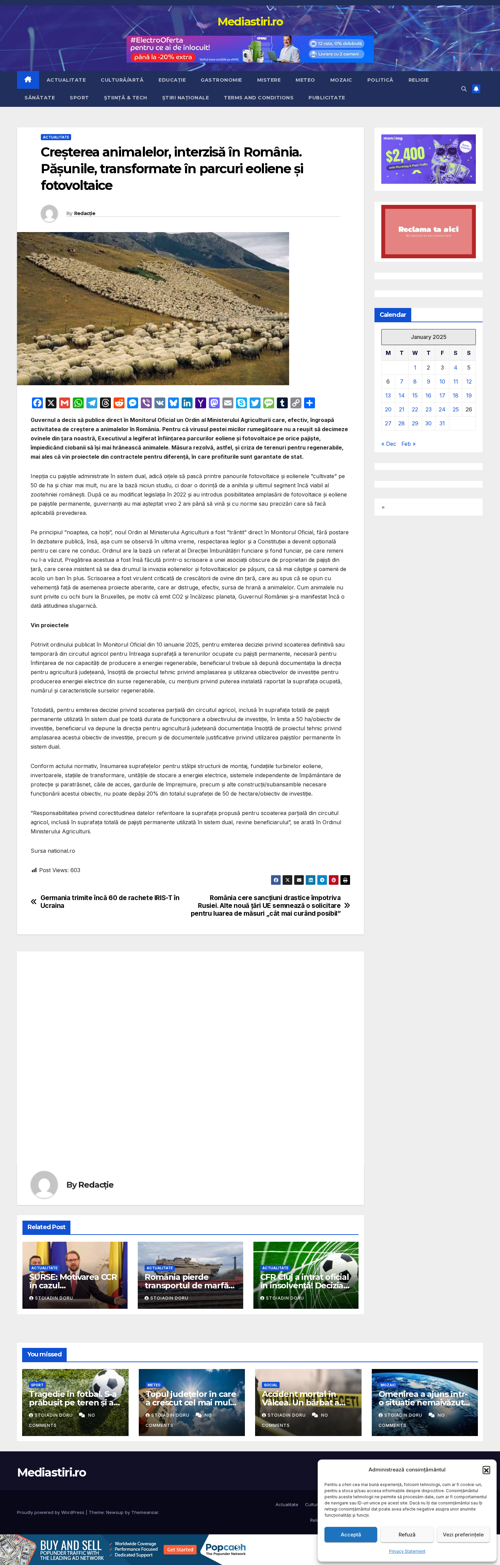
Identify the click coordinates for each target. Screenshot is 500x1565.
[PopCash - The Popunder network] (124, 1549)
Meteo (305, 80)
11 (455, 381)
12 (469, 381)
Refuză (407, 1534)
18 (456, 395)
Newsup (114, 1512)
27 (388, 423)
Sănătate (39, 98)
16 (428, 395)
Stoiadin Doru (54, 1298)
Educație (172, 80)
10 (442, 381)
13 (388, 395)
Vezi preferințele (463, 1534)
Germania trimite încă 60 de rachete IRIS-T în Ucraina (110, 902)
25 (456, 409)
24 (442, 409)
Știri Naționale (185, 98)
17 (442, 395)
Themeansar (144, 1512)
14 (402, 395)
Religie (419, 80)
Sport (79, 98)
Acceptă (351, 1534)
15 (415, 395)
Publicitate (327, 98)
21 (401, 409)
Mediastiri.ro (250, 21)
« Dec (388, 443)
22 (415, 409)
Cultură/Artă (122, 80)
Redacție (84, 213)
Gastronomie (221, 80)
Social (271, 1385)
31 (442, 423)
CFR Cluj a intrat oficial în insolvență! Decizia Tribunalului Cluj (304, 1285)
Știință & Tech (125, 98)
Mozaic (341, 80)
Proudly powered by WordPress (51, 1512)
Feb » (408, 443)
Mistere (269, 80)
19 (469, 395)
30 (428, 423)
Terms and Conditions (259, 98)
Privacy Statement (407, 1551)
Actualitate (66, 80)
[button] (486, 1469)
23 (429, 409)
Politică (380, 80)
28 (401, 423)
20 (388, 409)
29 (415, 423)
